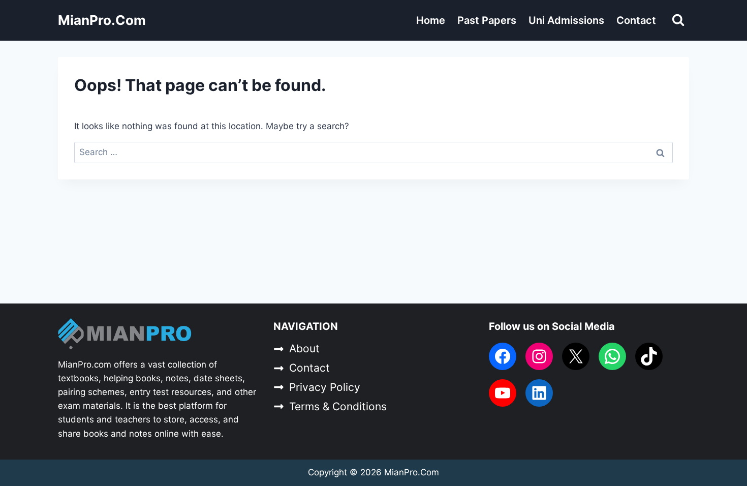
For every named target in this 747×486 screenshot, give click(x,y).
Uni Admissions (566, 20)
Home (430, 20)
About (304, 348)
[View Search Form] (678, 20)
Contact (636, 20)
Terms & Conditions (338, 406)
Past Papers (486, 20)
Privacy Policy (324, 387)
